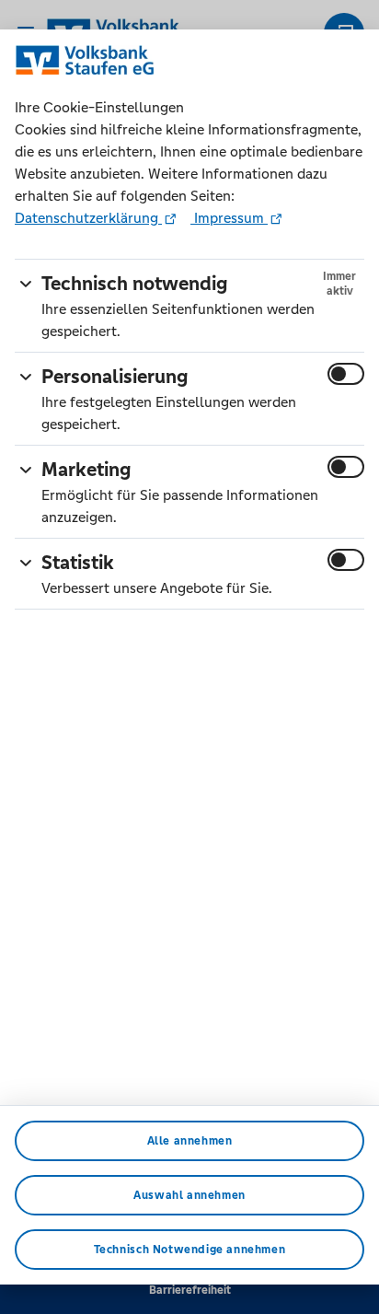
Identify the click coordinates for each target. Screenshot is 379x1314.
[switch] (345, 374)
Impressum (229, 218)
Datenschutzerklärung (88, 218)
